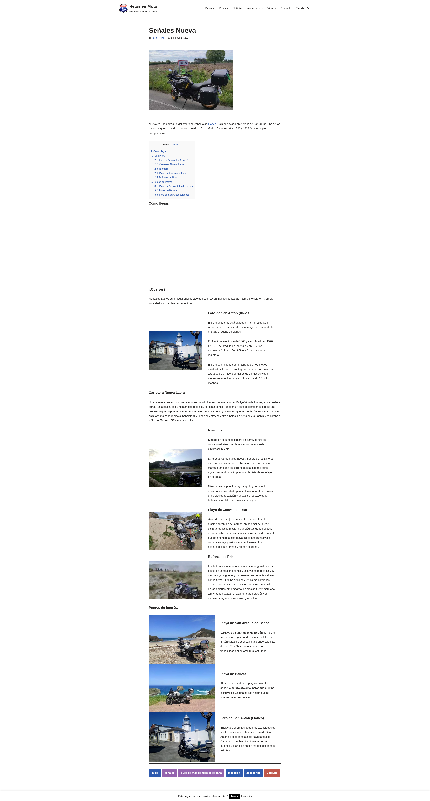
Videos (271, 8)
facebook (234, 772)
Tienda (300, 8)
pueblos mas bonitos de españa (201, 772)
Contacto (286, 8)
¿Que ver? (158, 155)
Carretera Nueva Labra (169, 164)
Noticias (238, 8)
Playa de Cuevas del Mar (170, 173)
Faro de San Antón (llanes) (171, 160)
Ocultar (175, 144)
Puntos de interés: (162, 181)
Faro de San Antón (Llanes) (171, 194)
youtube (272, 772)
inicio (154, 772)
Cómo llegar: (159, 151)
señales (170, 772)
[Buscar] (308, 8)
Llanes (212, 124)
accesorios (253, 772)
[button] (213, 8)
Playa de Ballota (165, 190)
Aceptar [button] (234, 796)
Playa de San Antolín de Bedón (173, 186)
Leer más (246, 796)
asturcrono (158, 37)
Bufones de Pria (165, 177)
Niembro (161, 168)
